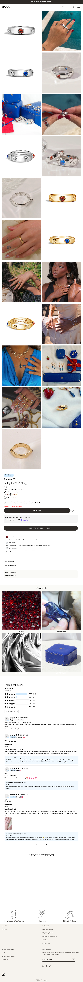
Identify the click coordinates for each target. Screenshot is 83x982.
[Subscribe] (73, 959)
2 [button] (39, 844)
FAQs (3, 952)
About (4, 926)
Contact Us (5, 959)
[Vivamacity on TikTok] (50, 966)
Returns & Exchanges (8, 956)
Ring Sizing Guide (9, 561)
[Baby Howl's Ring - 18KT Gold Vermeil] (5, 902)
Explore (45, 926)
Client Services (8, 949)
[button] (68, 7)
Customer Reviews (47, 929)
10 (27, 502)
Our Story (4, 929)
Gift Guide (45, 940)
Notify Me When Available (41, 528)
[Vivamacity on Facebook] (47, 966)
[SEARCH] (63, 7)
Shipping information (10, 565)
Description (8, 557)
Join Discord (46, 943)
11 (32, 502)
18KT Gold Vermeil (14, 494)
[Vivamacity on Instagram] (43, 966)
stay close (46, 949)
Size (5, 499)
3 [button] (41, 844)
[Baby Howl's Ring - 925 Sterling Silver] (3, 902)
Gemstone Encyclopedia (49, 936)
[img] (15, 718)
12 (37, 502)
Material (13, 489)
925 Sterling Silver (7, 494)
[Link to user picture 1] (8, 823)
